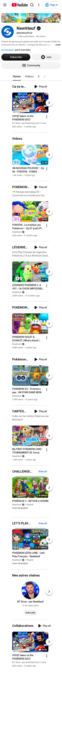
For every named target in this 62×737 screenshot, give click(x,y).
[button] (44, 76)
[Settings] (39, 5)
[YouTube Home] (19, 5)
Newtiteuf (16, 232)
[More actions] (46, 116)
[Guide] (5, 5)
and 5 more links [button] (23, 50)
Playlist (30, 504)
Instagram (9, 50)
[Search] (32, 5)
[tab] (17, 76)
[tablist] (31, 76)
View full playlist (20, 508)
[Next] (49, 102)
